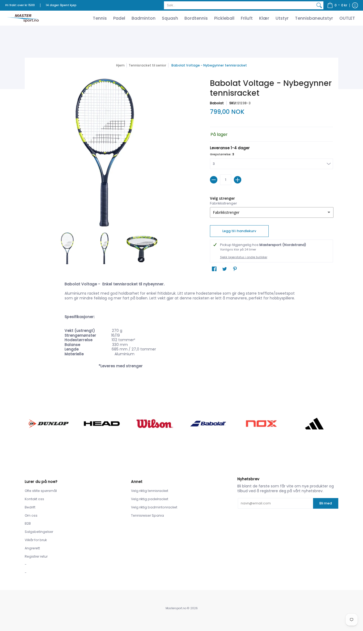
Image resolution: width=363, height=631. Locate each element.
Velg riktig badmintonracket (154, 507)
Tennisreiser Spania (147, 515)
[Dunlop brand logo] (49, 423)
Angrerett (32, 548)
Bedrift (30, 507)
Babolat (217, 103)
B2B (28, 523)
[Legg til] (237, 179)
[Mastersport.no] (22, 18)
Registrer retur (36, 556)
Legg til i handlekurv (239, 231)
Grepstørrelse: (222, 154)
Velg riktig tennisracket (149, 490)
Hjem (120, 65)
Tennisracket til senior (147, 65)
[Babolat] (208, 423)
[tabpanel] (181, 330)
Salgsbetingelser (39, 531)
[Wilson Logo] (155, 423)
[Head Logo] (102, 423)
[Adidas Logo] (314, 423)
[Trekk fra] (213, 179)
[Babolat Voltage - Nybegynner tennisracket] (67, 248)
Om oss (31, 515)
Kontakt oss (34, 499)
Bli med (325, 503)
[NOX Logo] (261, 423)
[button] (337, 5)
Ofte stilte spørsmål (41, 490)
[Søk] (319, 5)
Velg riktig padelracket (149, 499)
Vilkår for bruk (36, 540)
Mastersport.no (176, 608)
